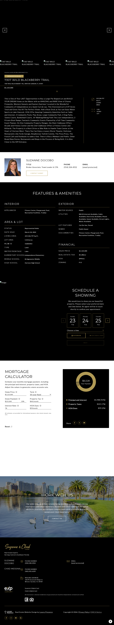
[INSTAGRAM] (11, 618)
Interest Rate (10, 406)
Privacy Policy (84, 612)
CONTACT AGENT (36, 173)
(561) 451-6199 (30, 571)
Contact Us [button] (57, 518)
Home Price (10, 392)
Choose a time (73, 330)
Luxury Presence (46, 612)
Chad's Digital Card (31, 591)
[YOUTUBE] (16, 618)
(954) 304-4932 (70, 167)
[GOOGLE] (20, 618)
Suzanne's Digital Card (32, 588)
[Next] (107, 320)
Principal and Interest (77, 400)
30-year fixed (35, 395)
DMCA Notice (96, 612)
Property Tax (35, 399)
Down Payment (11, 399)
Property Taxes (75, 404)
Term (32, 392)
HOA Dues (34, 406)
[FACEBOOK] (6, 618)
